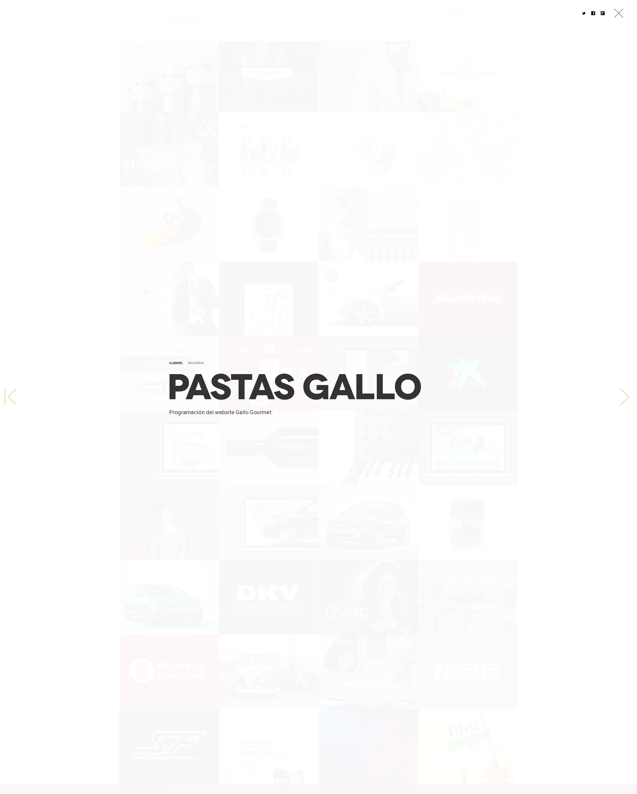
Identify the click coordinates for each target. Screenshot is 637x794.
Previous (10, 397)
